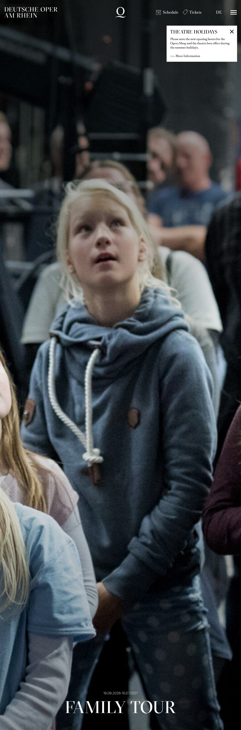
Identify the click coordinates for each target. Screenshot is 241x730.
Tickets (195, 12)
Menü (233, 12)
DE (219, 12)
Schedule (170, 12)
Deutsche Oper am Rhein (31, 12)
